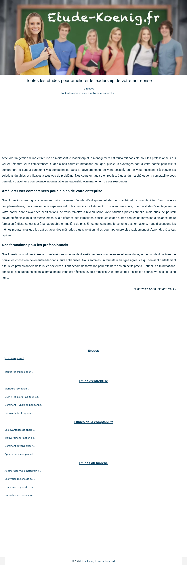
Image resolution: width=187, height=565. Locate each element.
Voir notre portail (14, 358)
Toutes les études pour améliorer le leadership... (89, 92)
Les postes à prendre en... (20, 487)
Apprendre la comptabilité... (20, 454)
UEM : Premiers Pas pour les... (22, 396)
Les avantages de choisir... (20, 429)
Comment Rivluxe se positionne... (24, 404)
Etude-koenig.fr (88, 561)
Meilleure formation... (17, 388)
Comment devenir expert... (20, 445)
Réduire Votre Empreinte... (20, 413)
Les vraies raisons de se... (20, 478)
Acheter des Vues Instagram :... (23, 470)
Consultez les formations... (20, 495)
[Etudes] (93, 37)
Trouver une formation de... (20, 437)
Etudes (90, 88)
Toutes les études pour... (19, 371)
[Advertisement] (89, 122)
